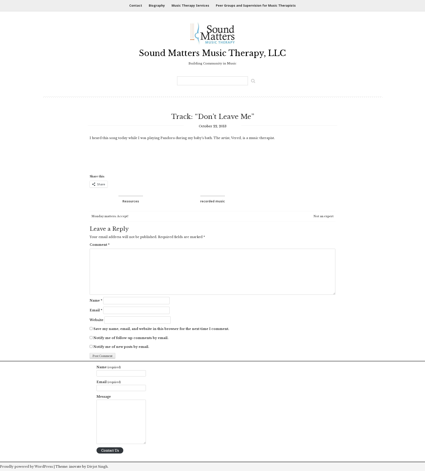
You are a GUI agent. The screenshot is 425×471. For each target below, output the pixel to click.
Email (96, 310)
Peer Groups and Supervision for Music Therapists (256, 5)
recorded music (212, 201)
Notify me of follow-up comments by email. (130, 338)
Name (96, 300)
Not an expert (323, 216)
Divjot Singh (97, 467)
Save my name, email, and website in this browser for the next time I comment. (161, 329)
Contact (135, 5)
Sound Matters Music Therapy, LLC (212, 53)
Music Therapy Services (190, 5)
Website (96, 320)
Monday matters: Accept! (109, 216)
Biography (157, 5)
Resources (130, 201)
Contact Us (110, 450)
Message (104, 397)
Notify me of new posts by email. (121, 347)
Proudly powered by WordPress (26, 467)
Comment (100, 245)
